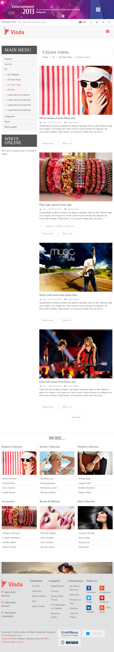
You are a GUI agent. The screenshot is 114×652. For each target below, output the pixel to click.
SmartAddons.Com (13, 635)
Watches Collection (88, 446)
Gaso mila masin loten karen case (57, 381)
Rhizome (74, 608)
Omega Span (84, 478)
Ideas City (74, 594)
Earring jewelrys (47, 483)
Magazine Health (9, 594)
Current (35, 586)
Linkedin (90, 612)
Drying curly (84, 542)
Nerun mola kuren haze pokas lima (58, 294)
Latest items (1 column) (19, 95)
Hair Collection (86, 501)
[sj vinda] (14, 31)
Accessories (8, 501)
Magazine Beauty (9, 604)
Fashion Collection (12, 446)
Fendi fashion (8, 483)
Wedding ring (46, 478)
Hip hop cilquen (48, 547)
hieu (44, 122)
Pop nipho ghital (48, 533)
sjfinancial (69, 226)
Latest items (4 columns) (19, 110)
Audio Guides (38, 606)
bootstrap (59, 226)
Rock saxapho (47, 538)
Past (34, 601)
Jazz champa (47, 542)
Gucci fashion (8, 488)
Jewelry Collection (50, 446)
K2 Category (13, 74)
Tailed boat (84, 547)
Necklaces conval (48, 488)
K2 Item (11, 90)
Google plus (105, 592)
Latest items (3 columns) (19, 105)
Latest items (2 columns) (19, 100)
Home (45, 57)
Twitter (89, 602)
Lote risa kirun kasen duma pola (33, 22)
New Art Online (39, 596)
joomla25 (49, 226)
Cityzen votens (73, 122)
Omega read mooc (11, 533)
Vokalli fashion (9, 492)
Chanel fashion (9, 478)
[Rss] (109, 22)
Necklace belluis (48, 492)
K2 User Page (14, 79)
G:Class (54, 591)
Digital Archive (57, 586)
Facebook (91, 592)
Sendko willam (9, 542)
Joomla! (5, 638)
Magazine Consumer (9, 615)
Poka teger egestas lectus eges (55, 204)
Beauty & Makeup (50, 501)
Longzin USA (84, 483)
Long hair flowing (87, 533)
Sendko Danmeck (86, 488)
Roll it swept (84, 538)
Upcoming (37, 591)
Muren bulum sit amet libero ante (57, 118)
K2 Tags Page (14, 84)
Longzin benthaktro (12, 538)
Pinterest (104, 602)
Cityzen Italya (84, 492)
